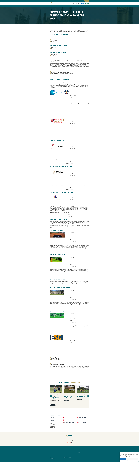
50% (72, 239)
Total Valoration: (72, 99)
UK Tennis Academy (53, 48)
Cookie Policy (127, 460)
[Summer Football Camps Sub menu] (54, 6)
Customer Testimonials (74, 3)
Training (71, 90)
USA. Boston (68, 419)
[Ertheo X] (71, 442)
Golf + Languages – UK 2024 (57, 311)
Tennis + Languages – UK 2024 (58, 254)
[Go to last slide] (51, 396)
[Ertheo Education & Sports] (54, 3)
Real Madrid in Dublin (54, 39)
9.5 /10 (75, 99)
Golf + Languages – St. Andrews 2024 (60, 287)
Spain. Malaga (68, 420)
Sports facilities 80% (72, 262)
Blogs (52, 25)
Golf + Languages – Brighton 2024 (59, 333)
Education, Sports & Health (53, 395)
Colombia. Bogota (83, 420)
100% (75, 95)
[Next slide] (88, 396)
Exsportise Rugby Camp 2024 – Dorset (56, 357)
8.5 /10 (75, 299)
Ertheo (50, 25)
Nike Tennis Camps (53, 47)
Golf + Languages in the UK (54, 54)
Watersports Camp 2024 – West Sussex (56, 359)
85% (74, 295)
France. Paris (82, 417)
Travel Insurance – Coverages (66, 456)
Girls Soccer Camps (81, 396)
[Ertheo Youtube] (70, 442)
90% (73, 90)
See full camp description (69, 112)
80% (72, 97)
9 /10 (75, 344)
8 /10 (75, 204)
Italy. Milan (82, 419)
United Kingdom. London (69, 417)
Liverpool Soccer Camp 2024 (58, 140)
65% (72, 264)
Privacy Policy (130, 460)
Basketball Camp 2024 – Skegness (55, 363)
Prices (71, 97)
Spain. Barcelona (69, 422)
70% (72, 144)
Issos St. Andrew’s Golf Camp (55, 55)
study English (69, 305)
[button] (137, 452)
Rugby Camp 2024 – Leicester (55, 358)
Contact (87, 3)
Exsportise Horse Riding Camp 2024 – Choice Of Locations (58, 360)
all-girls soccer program (54, 209)
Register (82, 3)
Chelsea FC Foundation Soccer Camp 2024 (61, 192)
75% (73, 146)
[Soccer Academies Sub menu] (72, 6)
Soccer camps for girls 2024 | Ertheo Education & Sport (62, 212)
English (71, 144)
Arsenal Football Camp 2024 (58, 116)
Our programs (75, 382)
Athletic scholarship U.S (52, 458)
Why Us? (79, 3)
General (58, 395)
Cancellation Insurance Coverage (67, 457)
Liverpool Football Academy (54, 40)
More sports (51, 396)
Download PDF (69, 110)
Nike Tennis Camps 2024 (56, 230)
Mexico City (82, 422)
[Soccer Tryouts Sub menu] (64, 6)
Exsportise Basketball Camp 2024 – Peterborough (57, 364)
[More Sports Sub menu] (80, 6)
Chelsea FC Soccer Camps (54, 41)
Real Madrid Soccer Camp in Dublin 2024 (61, 166)
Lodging (71, 121)
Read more (52, 405)
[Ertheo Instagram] (67, 442)
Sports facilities (72, 95)
